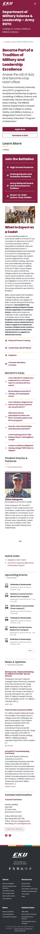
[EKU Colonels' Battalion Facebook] (6, 835)
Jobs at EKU (25, 894)
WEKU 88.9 (25, 912)
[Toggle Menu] (35, 3)
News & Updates (8, 912)
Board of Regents (8, 883)
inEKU (23, 896)
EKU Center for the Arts (29, 914)
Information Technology (30, 889)
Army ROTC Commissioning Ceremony (17, 752)
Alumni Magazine (8, 914)
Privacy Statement (20, 930)
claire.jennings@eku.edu (20, 821)
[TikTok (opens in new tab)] (30, 868)
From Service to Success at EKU (18, 710)
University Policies (8, 891)
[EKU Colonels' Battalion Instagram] (10, 835)
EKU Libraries (26, 883)
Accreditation (6, 898)
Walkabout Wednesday (20, 584)
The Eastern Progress (9, 917)
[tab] (19, 541)
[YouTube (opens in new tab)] (26, 868)
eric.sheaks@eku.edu (22, 823)
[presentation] (18, 484)
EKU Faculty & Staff (8, 893)
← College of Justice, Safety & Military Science (17, 42)
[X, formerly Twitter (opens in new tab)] (14, 868)
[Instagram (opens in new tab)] (18, 868)
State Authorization (8, 896)
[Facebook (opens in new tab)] (10, 868)
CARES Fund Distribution (29, 891)
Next (30, 650)
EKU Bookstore (26, 886)
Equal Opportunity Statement (23, 928)
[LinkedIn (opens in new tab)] (22, 868)
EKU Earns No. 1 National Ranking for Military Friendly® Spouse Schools (19, 674)
